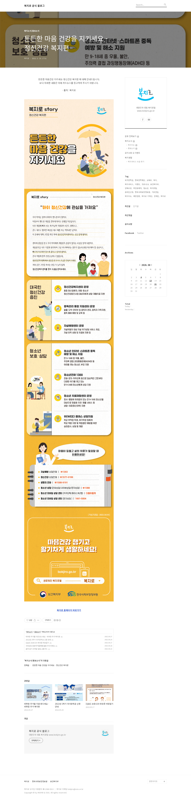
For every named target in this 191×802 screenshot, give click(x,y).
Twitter (140, 233)
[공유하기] (34, 620)
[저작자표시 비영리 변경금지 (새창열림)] (57, 620)
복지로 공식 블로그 (34, 5)
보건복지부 (54, 781)
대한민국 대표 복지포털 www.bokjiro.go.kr (47, 734)
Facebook (129, 233)
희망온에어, (137, 188)
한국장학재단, (140, 180)
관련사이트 (153, 781)
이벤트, (138, 184)
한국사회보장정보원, (143, 192)
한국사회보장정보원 (39, 781)
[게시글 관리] (38, 620)
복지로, (163, 196)
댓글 (26, 718)
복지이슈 (131, 145)
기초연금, (155, 192)
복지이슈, (128, 196)
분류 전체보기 (131, 136)
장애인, (157, 196)
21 (155, 284)
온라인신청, (129, 192)
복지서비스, (129, 184)
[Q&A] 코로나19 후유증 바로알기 (37, 642)
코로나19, (145, 184)
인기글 (136, 206)
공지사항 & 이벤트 (132, 152)
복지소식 (29, 632)
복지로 (26, 781)
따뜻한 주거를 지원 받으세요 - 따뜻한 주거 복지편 (43, 636)
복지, (155, 180)
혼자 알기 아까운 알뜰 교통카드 (36, 649)
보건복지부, (154, 184)
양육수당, (128, 188)
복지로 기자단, (147, 196)
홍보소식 (37, 632)
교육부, (149, 180)
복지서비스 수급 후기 (136, 161)
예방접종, (137, 196)
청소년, (146, 188)
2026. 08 (146, 265)
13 (150, 280)
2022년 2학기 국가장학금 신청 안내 (38, 639)
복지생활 (128, 157)
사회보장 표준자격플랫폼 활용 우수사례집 (40, 646)
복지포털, (153, 188)
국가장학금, (129, 180)
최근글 (127, 206)
